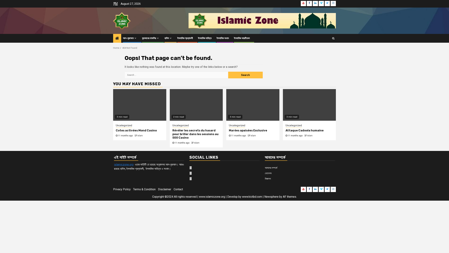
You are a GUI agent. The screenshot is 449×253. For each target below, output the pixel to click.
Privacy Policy (122, 189)
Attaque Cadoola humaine (305, 130)
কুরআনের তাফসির (149, 38)
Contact (178, 189)
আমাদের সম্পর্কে (271, 167)
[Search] (333, 38)
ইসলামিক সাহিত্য (205, 38)
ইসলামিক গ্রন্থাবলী (185, 38)
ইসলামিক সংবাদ (223, 38)
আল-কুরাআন (128, 38)
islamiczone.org (123, 164)
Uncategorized (124, 125)
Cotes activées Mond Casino (136, 130)
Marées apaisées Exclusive (248, 130)
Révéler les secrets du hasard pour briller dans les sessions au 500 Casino (195, 134)
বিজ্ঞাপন (268, 178)
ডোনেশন (268, 173)
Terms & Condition (144, 189)
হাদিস (167, 38)
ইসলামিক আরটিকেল (242, 38)
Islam (140, 135)
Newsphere (271, 196)
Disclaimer (164, 189)
